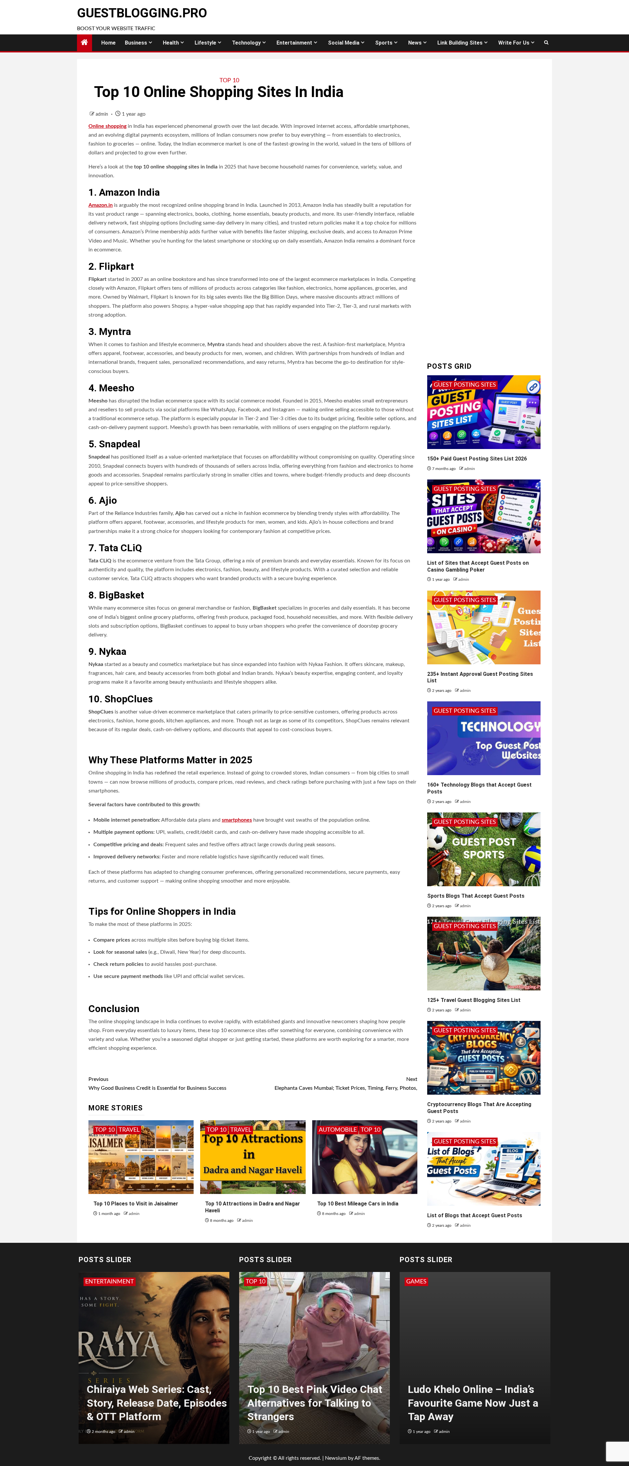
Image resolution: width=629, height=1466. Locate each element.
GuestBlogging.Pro (142, 13)
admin (102, 114)
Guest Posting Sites (465, 385)
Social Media (343, 43)
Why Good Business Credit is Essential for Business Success (157, 1084)
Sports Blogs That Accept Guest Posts (475, 896)
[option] (154, 1361)
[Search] (546, 42)
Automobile (338, 1130)
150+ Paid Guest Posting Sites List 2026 (477, 459)
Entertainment (294, 43)
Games (416, 1282)
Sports (383, 43)
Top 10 (229, 81)
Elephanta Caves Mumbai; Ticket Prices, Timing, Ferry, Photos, (346, 1084)
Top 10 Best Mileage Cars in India (357, 1204)
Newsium (336, 1458)
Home (108, 43)
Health (171, 43)
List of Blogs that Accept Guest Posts (474, 1215)
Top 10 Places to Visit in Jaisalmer (135, 1204)
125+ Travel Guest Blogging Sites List (474, 1000)
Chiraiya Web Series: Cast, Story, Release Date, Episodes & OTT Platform (157, 1403)
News (415, 43)
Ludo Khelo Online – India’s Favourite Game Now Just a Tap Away (473, 1403)
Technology (246, 43)
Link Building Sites (460, 43)
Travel (129, 1130)
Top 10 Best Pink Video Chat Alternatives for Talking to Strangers (314, 1403)
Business (136, 43)
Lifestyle (205, 43)
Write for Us (513, 43)
